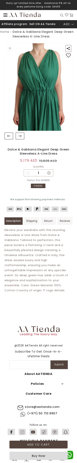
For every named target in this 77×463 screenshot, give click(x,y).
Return (48, 221)
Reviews (65, 221)
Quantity (38, 166)
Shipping (31, 221)
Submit (59, 364)
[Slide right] (20, 136)
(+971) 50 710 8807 (42, 413)
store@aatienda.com (42, 407)
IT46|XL (38, 185)
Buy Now (38, 456)
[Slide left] (8, 136)
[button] (5, 15)
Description (13, 221)
